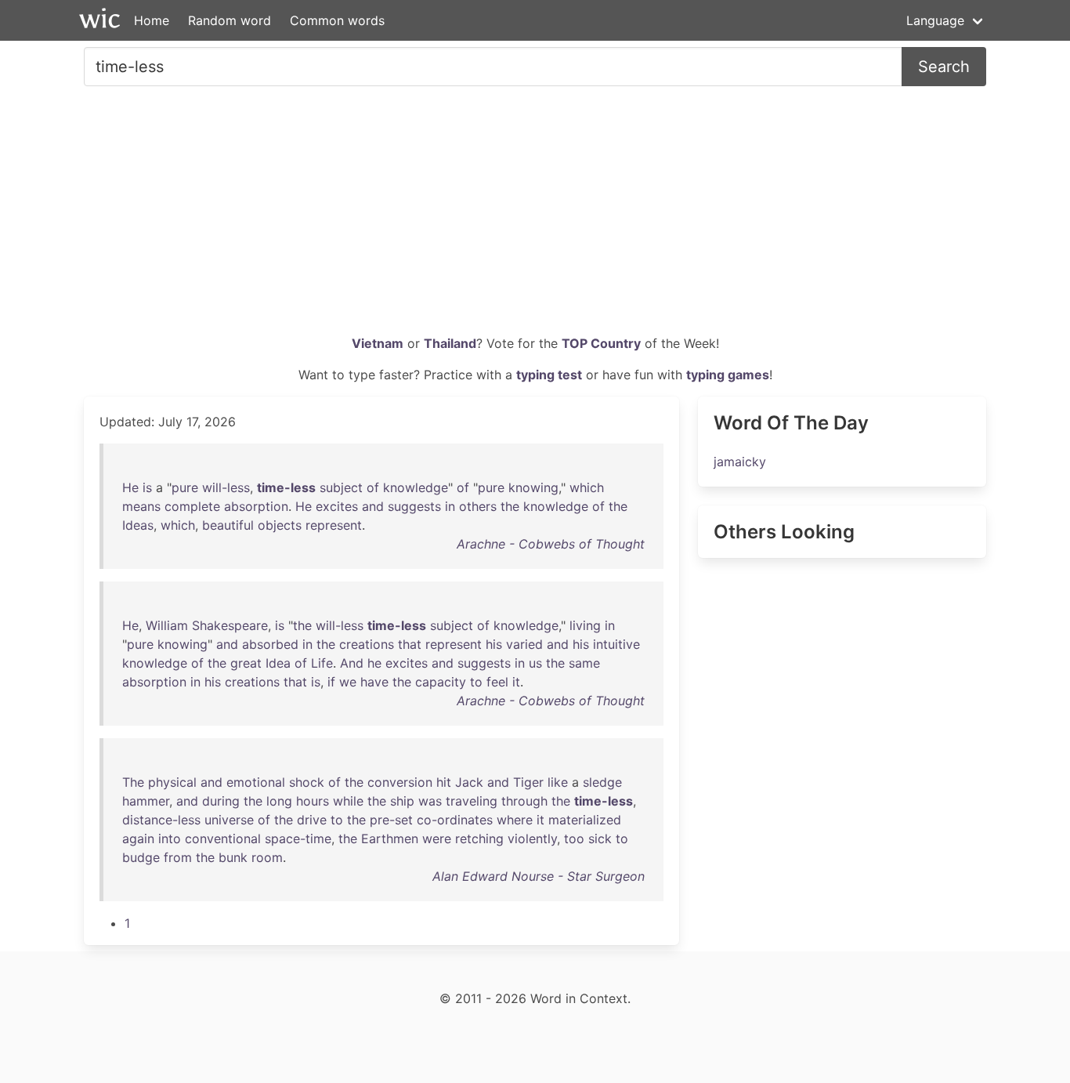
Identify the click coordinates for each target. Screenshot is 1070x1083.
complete (192, 506)
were (436, 838)
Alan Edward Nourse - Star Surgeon (538, 876)
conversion (399, 782)
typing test (549, 374)
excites (337, 506)
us (535, 663)
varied (524, 644)
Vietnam (377, 343)
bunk (233, 857)
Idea (278, 663)
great (246, 663)
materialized (584, 820)
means (141, 506)
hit (443, 782)
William (167, 625)
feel (497, 682)
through (524, 801)
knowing (533, 487)
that (409, 644)
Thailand (450, 343)
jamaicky (740, 461)
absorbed (270, 644)
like (558, 782)
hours (312, 801)
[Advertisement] (535, 216)
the (510, 506)
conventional (223, 838)
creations (366, 644)
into (169, 838)
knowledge (415, 487)
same (584, 663)
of (373, 487)
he (374, 663)
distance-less (161, 820)
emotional (255, 782)
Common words (337, 20)
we (347, 682)
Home (151, 20)
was (430, 801)
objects (280, 525)
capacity (440, 682)
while (348, 801)
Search (944, 66)
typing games (727, 374)
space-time (298, 838)
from (178, 857)
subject (341, 487)
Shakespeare (230, 625)
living (585, 625)
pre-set (391, 820)
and (373, 506)
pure (185, 487)
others (478, 506)
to (476, 682)
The (133, 782)
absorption (256, 506)
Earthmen (389, 838)
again (138, 838)
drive (312, 820)
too (574, 838)
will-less (226, 487)
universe (229, 820)
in (450, 506)
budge (141, 857)
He (130, 487)
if (331, 682)
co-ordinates (455, 820)
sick (600, 838)
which (586, 487)
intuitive (616, 644)
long (279, 801)
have (374, 682)
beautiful (228, 525)
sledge (602, 782)
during (221, 801)
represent (333, 525)
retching (479, 838)
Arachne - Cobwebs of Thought (551, 544)
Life (322, 663)
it (516, 682)
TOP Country (601, 343)
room (267, 857)
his (494, 644)
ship (402, 801)
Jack (469, 782)
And (351, 663)
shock (306, 782)
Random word (229, 20)
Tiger (528, 782)
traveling (471, 801)
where (515, 820)
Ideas (138, 525)
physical (172, 782)
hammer (145, 801)
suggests (414, 506)
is (147, 487)
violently (532, 838)
